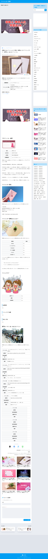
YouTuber (36, 32)
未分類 (35, 78)
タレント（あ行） (43, 183)
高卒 (39, 198)
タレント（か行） (36, 185)
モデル (29, 450)
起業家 (35, 86)
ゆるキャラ (36, 36)
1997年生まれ (10, 453)
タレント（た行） (42, 185)
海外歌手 (35, 80)
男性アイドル (36, 84)
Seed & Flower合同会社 (42, 178)
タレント (35, 51)
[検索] (45, 10)
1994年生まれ (36, 171)
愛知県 (35, 193)
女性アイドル (36, 70)
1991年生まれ (40, 168)
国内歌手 (35, 61)
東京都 (38, 193)
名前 (3, 502)
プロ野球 (35, 55)
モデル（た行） (27, 453)
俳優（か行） (35, 188)
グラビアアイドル (24, 450)
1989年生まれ (36, 168)
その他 (35, 34)
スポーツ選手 (36, 49)
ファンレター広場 (5, 1)
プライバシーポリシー (23, 556)
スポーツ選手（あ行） (37, 183)
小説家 (35, 72)
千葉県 (42, 188)
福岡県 (35, 198)
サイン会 (35, 42)
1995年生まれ (40, 171)
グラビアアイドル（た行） (18, 453)
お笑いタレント (41, 180)
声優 (35, 63)
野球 (37, 198)
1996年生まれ (36, 173)
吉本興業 (35, 190)
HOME (24, 555)
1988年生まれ (40, 166)
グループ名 (36, 40)
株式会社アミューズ (42, 193)
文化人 (35, 74)
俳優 (35, 59)
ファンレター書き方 (37, 53)
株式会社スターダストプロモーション (39, 195)
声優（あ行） (42, 190)
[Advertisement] (16, 12)
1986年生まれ (36, 166)
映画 (35, 76)
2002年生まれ (36, 178)
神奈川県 (28, 454)
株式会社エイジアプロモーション (20, 454)
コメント (4, 507)
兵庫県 (39, 188)
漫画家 (35, 82)
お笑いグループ (36, 180)
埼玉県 (38, 190)
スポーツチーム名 (37, 47)
